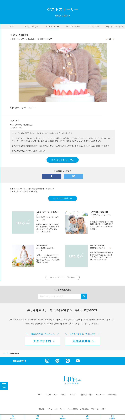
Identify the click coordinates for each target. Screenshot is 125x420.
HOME (40, 395)
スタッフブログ (94, 27)
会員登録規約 (84, 409)
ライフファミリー (31, 27)
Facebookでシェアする (51, 176)
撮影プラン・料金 (86, 395)
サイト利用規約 (72, 409)
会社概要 (42, 409)
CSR (55, 409)
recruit (62, 409)
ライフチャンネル (51, 395)
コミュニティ (100, 395)
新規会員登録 (81, 341)
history (49, 409)
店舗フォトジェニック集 (114, 27)
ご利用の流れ (112, 395)
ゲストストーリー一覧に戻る (62, 277)
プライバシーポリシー (98, 409)
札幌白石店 (28, 125)
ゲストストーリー (52, 27)
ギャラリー (73, 395)
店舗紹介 (63, 395)
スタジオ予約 (42, 341)
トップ (10, 27)
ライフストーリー (73, 27)
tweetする (73, 176)
